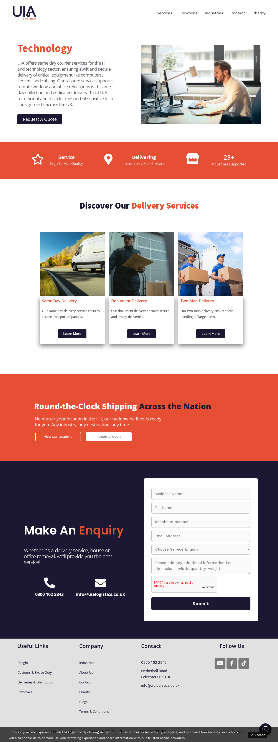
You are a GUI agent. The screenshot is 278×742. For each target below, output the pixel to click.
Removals (25, 692)
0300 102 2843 (49, 594)
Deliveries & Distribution (36, 682)
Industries (214, 13)
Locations (188, 13)
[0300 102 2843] (49, 582)
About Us (86, 672)
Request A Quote (109, 437)
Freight (23, 662)
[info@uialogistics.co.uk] (100, 582)
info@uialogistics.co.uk (100, 594)
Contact (237, 13)
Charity (259, 13)
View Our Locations (58, 437)
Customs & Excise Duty (35, 672)
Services (164, 13)
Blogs (83, 702)
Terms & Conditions (94, 711)
